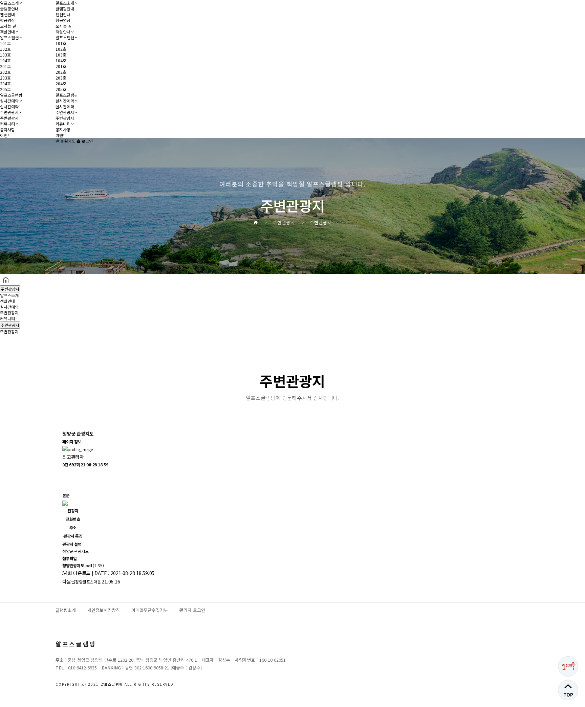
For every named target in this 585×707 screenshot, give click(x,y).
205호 (5, 89)
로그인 (87, 141)
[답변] (65, 486)
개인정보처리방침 (103, 610)
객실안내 (7, 32)
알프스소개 (9, 3)
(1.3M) (83, 565)
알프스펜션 (9, 37)
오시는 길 (8, 26)
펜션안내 (7, 14)
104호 (5, 60)
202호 (5, 72)
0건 (65, 464)
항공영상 (7, 20)
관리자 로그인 (192, 610)
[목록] (65, 474)
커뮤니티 (7, 124)
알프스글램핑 (11, 95)
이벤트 (5, 135)
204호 (5, 83)
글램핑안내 (9, 9)
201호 (5, 66)
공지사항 (7, 129)
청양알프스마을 (88, 581)
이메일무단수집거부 (149, 610)
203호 (5, 78)
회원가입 (67, 141)
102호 (5, 49)
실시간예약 (9, 101)
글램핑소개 (66, 610)
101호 (5, 43)
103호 (5, 55)
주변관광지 (9, 112)
